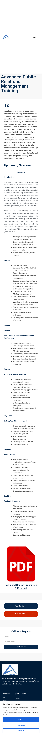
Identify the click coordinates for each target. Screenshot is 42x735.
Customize (21, 725)
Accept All (21, 719)
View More (21, 172)
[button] (34, 36)
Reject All (21, 730)
